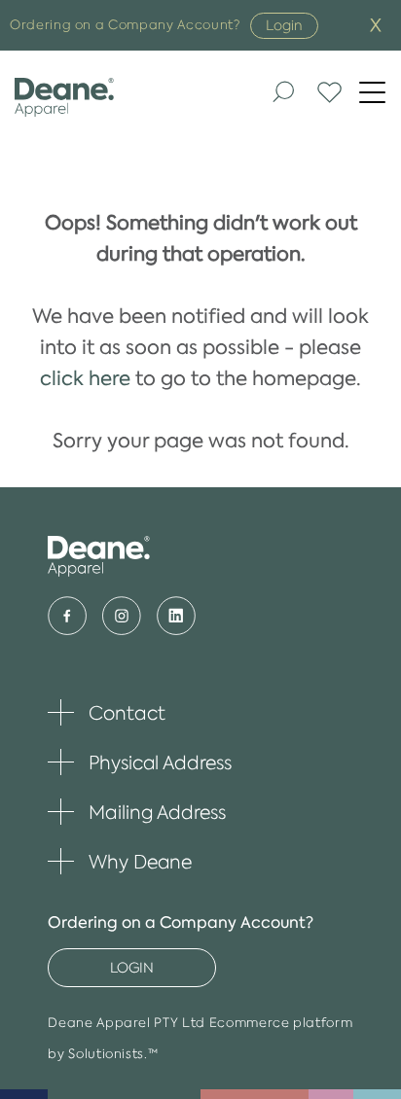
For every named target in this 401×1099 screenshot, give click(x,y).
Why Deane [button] (120, 861)
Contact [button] (106, 713)
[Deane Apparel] (104, 98)
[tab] (200, 708)
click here (85, 378)
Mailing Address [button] (136, 812)
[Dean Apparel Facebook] (67, 615)
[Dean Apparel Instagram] (121, 615)
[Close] (376, 26)
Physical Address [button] (139, 762)
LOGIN (132, 967)
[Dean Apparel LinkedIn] (176, 615)
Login (284, 25)
